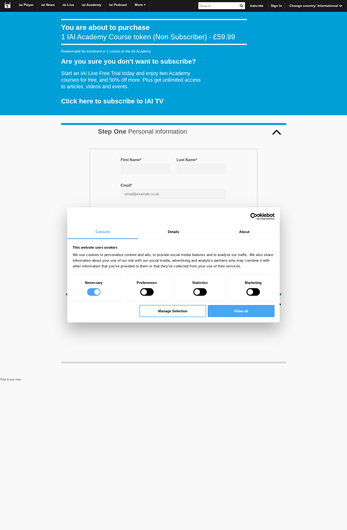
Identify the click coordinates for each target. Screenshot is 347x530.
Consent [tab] (103, 232)
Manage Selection (172, 311)
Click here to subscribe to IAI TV (112, 101)
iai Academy (91, 5)
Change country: (314, 6)
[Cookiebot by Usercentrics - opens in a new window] (254, 216)
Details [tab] (173, 232)
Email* (126, 185)
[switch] (147, 292)
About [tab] (244, 232)
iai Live (68, 5)
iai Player (26, 5)
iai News (48, 5)
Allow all (241, 311)
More (139, 5)
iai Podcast (118, 5)
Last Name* (187, 160)
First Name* (131, 160)
